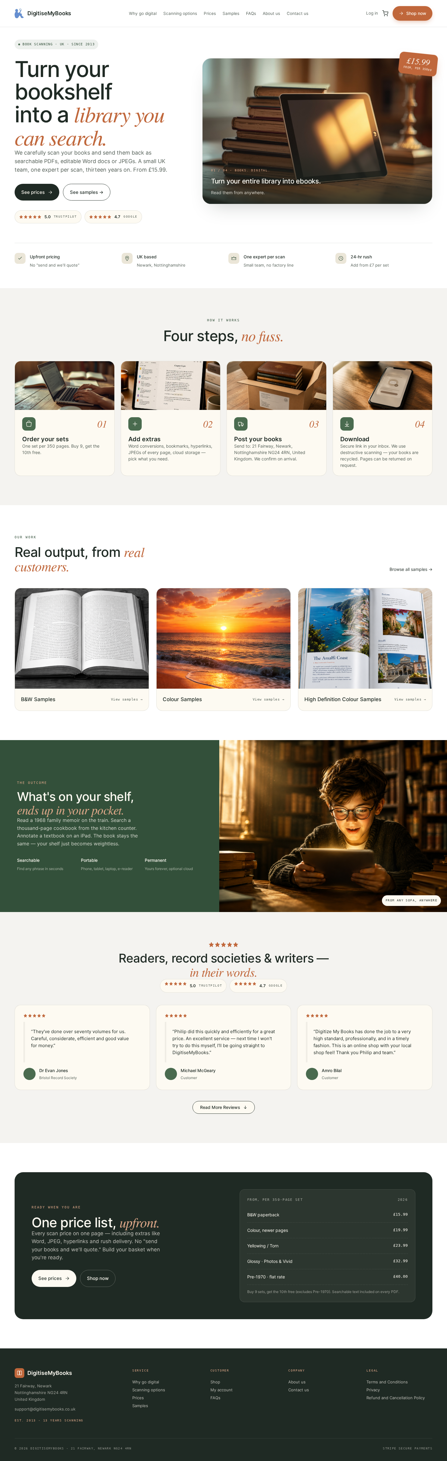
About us (271, 13)
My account (221, 1389)
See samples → (86, 192)
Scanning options (180, 13)
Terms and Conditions (387, 1381)
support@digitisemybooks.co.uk (45, 1409)
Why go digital (143, 13)
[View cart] (385, 13)
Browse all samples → (411, 569)
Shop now (416, 13)
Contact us (297, 13)
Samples (231, 13)
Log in (372, 13)
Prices (210, 13)
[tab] (406, 68)
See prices (33, 192)
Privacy (373, 1389)
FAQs (251, 13)
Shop (215, 1381)
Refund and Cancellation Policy (395, 1397)
